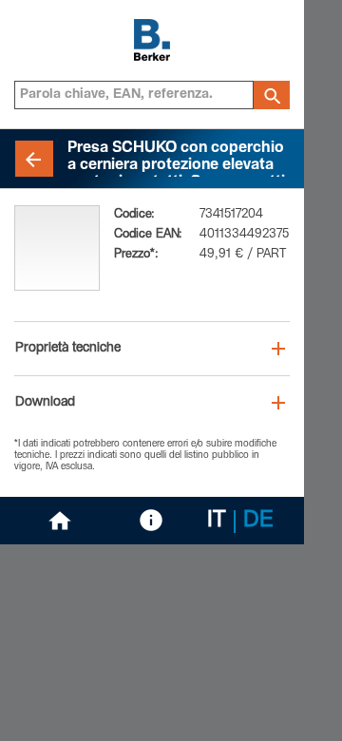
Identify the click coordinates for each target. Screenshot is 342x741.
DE (258, 521)
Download (45, 402)
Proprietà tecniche (68, 348)
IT (216, 521)
